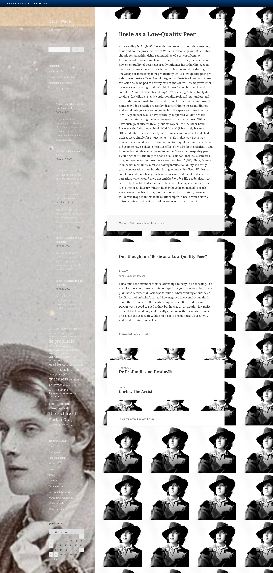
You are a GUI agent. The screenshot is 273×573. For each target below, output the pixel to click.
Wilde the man (56, 509)
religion (74, 379)
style (74, 385)
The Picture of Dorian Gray (62, 416)
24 (51, 554)
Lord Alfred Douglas (58, 356)
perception (76, 364)
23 (81, 549)
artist (54, 333)
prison (58, 374)
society (66, 385)
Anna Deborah (64, 104)
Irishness (65, 354)
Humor (51, 354)
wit (72, 426)
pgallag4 (144, 223)
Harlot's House (74, 350)
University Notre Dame (26, 3)
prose (66, 374)
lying (51, 364)
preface (51, 374)
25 (56, 554)
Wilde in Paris (56, 503)
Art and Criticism (57, 440)
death (71, 337)
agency (51, 330)
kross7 (59, 280)
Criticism (63, 337)
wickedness (61, 425)
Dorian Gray (54, 346)
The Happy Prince (55, 400)
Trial (50, 426)
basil (59, 333)
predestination (66, 369)
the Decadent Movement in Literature (62, 395)
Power (50, 370)
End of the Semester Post (62, 77)
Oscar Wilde (59, 21)
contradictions (53, 337)
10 (51, 545)
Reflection (54, 65)
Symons (63, 389)
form (51, 463)
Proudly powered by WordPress (136, 418)
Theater (52, 480)
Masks (51, 469)
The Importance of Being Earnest (61, 406)
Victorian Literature (59, 492)
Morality (61, 364)
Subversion (52, 390)
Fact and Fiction (57, 457)
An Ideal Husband (69, 329)
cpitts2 (59, 237)
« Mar (55, 559)
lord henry (73, 360)
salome (55, 385)
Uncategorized (56, 486)
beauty (64, 333)
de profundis (61, 341)
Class (51, 446)
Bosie (71, 332)
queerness (58, 379)
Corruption (54, 452)
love (80, 360)
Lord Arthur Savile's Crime (58, 360)
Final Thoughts (56, 71)
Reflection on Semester (61, 82)
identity (58, 354)
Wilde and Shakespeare (61, 497)
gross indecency (58, 349)
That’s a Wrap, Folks (59, 88)
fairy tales (66, 346)
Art (49, 333)
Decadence (78, 337)
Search (52, 44)
